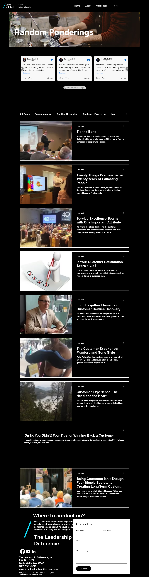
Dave (8, 4)
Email (78, 541)
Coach (20, 5)
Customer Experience (95, 114)
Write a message (82, 551)
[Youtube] (28, 551)
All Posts (25, 114)
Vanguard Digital (37, 574)
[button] (126, 114)
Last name (107, 530)
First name (80, 530)
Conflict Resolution (67, 114)
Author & (21, 7)
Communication (43, 114)
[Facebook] (22, 551)
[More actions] (124, 126)
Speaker (28, 7)
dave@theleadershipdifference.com (38, 569)
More (114, 114)
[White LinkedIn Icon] (33, 551)
